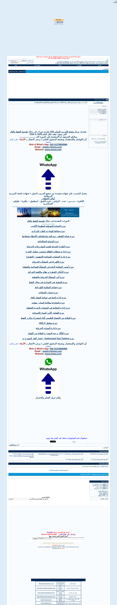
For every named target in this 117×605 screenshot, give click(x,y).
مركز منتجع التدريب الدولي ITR (64, 131)
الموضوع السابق (63, 470)
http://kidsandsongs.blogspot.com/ (46, 596)
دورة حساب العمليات (48, 292)
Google (15, 454)
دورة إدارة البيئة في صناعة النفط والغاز (48, 297)
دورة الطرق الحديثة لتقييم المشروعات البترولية (48, 246)
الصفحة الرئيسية (46, 580)
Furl (92, 459)
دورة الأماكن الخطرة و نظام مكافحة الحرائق (48, 272)
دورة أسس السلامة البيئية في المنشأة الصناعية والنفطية (48, 267)
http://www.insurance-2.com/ (46, 583)
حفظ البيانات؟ (12, 60)
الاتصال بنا (54, 580)
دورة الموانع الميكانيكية (48, 241)
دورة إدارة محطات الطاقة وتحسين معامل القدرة (48, 251)
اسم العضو (30, 60)
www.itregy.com (53, 149)
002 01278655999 (58, 144)
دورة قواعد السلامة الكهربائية (48, 287)
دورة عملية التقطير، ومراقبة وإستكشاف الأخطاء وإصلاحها (48, 236)
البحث (15, 65)
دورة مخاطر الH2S (48, 323)
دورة (90, 466)
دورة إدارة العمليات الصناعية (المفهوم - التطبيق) (48, 256)
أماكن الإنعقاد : (48, 198)
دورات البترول (104, 466)
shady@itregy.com (52, 147)
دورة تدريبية (85, 466)
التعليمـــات (79, 65)
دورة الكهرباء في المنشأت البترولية (48, 262)
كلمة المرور (30, 62)
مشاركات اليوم (37, 65)
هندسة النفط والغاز (19, 131)
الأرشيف (38, 580)
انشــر (73, 441)
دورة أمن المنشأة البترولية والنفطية (48, 277)
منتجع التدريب (98, 103)
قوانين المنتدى (104, 498)
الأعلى (33, 580)
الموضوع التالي (54, 470)
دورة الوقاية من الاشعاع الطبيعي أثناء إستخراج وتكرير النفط (48, 318)
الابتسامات (105, 492)
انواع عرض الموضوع (13, 71)
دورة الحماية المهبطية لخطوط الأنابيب (48, 226)
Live (67, 459)
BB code (104, 491)
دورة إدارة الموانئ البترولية (48, 328)
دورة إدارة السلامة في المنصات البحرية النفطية (48, 308)
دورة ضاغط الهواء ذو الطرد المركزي (48, 231)
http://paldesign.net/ (46, 603)
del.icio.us (62, 454)
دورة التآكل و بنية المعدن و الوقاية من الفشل (48, 333)
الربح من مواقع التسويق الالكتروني (65, 61)
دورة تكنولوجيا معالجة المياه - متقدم (48, 302)
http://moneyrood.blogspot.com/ (46, 592)
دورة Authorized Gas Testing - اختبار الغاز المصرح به (48, 338)
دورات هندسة (96, 466)
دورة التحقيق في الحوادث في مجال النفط (48, 282)
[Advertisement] (56, 2)
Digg (91, 454)
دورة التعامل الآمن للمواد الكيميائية (48, 313)
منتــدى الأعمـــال (100, 61)
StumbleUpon (54, 455)
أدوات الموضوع (22, 71)
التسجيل (99, 65)
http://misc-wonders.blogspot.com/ (46, 588)
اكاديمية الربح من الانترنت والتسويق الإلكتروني (84, 61)
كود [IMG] (105, 494)
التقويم (59, 65)
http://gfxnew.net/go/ (46, 600)
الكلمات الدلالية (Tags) (103, 463)
